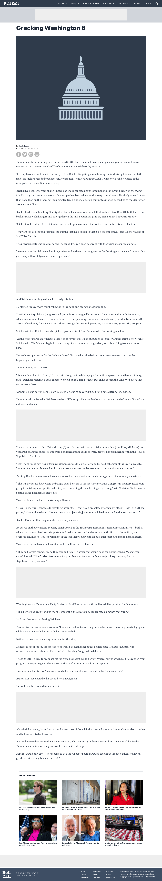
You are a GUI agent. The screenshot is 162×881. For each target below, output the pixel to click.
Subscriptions (110, 877)
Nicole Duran (23, 146)
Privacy (95, 874)
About (83, 871)
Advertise (109, 871)
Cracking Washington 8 (50, 28)
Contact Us (97, 871)
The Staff (96, 877)
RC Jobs (108, 874)
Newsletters (85, 877)
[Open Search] (156, 3)
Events (83, 874)
